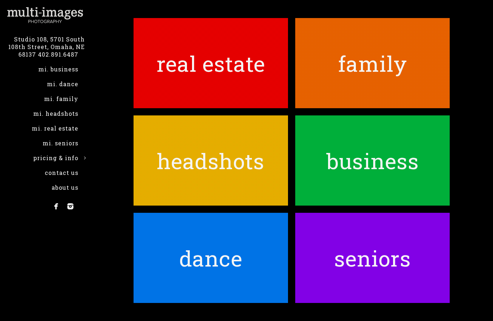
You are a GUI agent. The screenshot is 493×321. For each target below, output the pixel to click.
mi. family (61, 98)
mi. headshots (55, 113)
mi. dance (62, 84)
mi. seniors (60, 143)
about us (65, 187)
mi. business (58, 69)
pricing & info (55, 158)
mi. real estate (55, 128)
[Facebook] (56, 206)
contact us (61, 172)
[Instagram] (70, 206)
